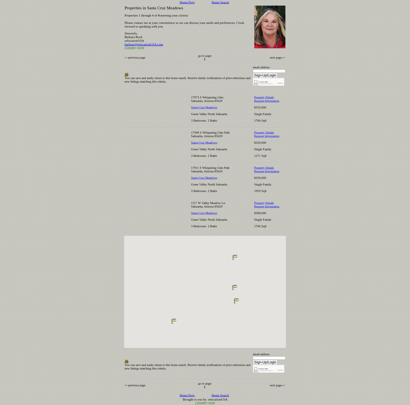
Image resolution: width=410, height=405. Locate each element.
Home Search (220, 2)
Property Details (264, 97)
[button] (236, 300)
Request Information (266, 101)
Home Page (187, 2)
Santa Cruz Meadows (204, 107)
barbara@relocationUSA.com (144, 44)
